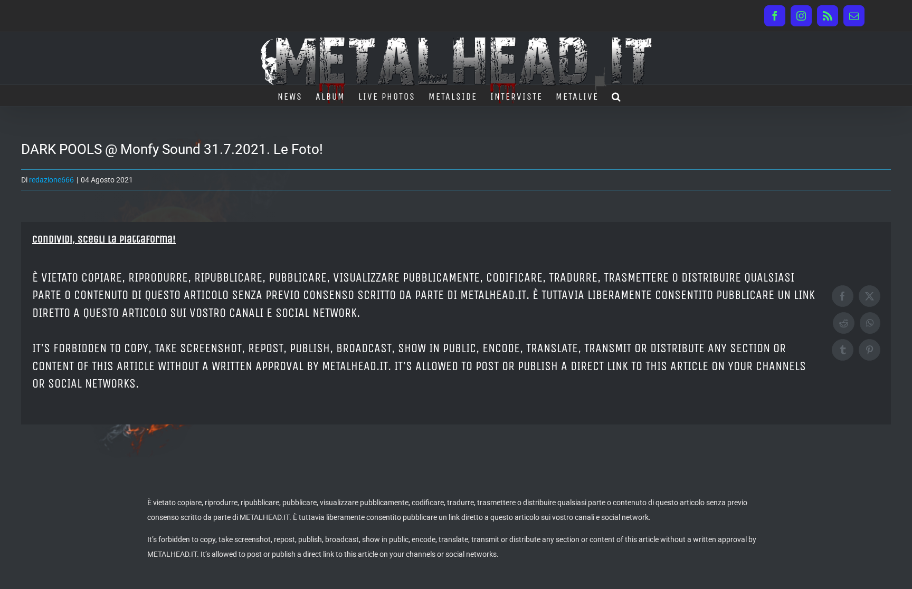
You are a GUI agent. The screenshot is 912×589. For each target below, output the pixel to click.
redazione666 (51, 180)
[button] (617, 95)
